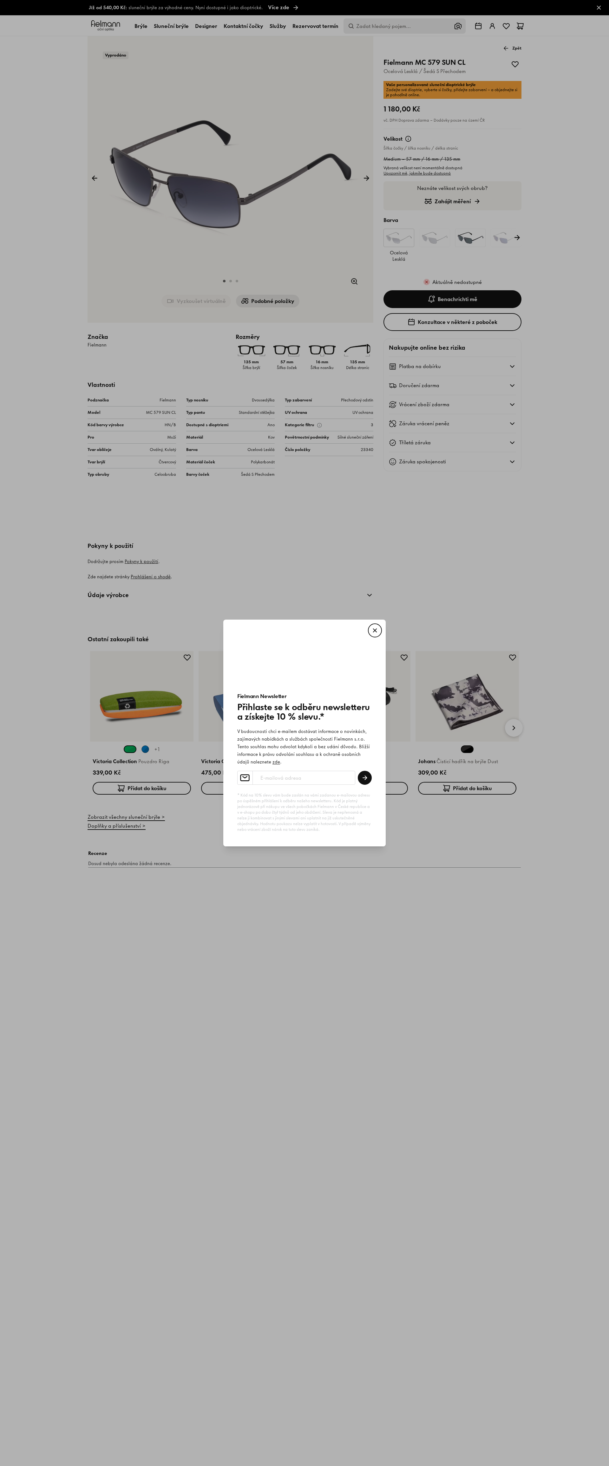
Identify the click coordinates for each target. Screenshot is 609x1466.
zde (276, 762)
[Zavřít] (375, 630)
